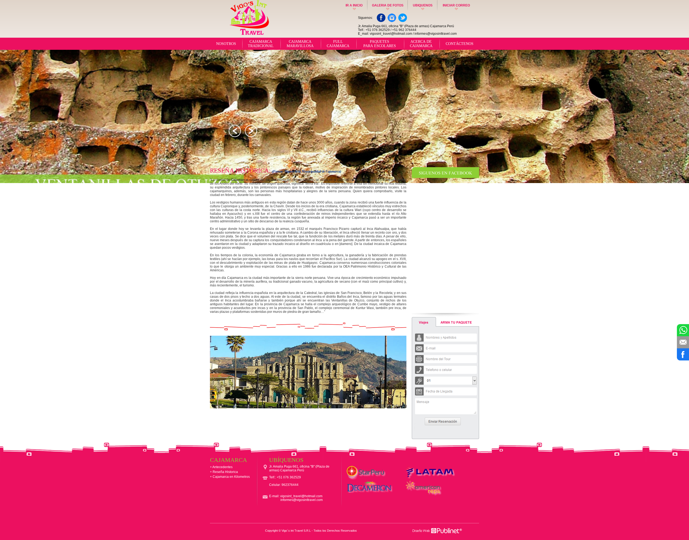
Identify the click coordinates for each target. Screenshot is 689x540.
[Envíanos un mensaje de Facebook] (683, 354)
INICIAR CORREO (456, 5)
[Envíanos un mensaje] (683, 342)
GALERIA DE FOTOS (387, 5)
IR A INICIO (354, 5)
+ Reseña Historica (224, 472)
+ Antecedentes (221, 467)
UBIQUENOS (423, 5)
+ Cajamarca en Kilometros (230, 477)
